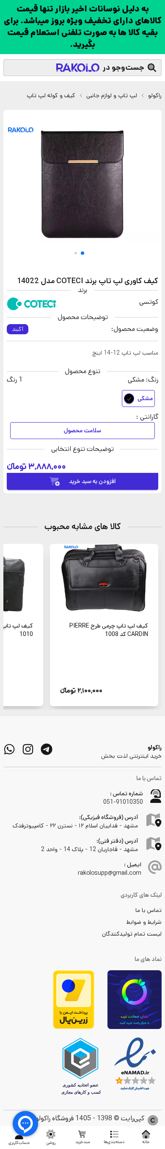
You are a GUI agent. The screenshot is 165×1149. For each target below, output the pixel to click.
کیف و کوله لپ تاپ (51, 95)
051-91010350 (123, 802)
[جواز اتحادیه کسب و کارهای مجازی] (80, 1066)
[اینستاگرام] (28, 749)
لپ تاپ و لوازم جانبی (111, 95)
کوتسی (148, 302)
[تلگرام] (46, 749)
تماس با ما (148, 910)
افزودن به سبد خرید (92, 481)
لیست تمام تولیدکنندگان (132, 934)
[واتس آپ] (9, 749)
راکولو (155, 95)
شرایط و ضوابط (144, 922)
